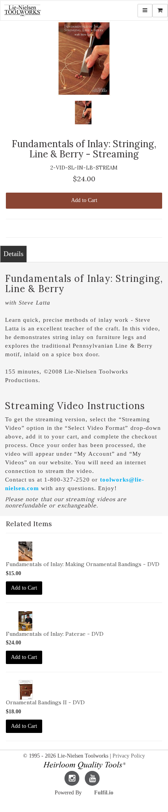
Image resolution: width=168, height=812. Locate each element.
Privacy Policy (129, 756)
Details (13, 254)
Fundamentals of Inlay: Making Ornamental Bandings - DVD (82, 564)
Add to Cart (84, 200)
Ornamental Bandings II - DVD (45, 702)
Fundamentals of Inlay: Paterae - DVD (55, 633)
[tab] (13, 254)
